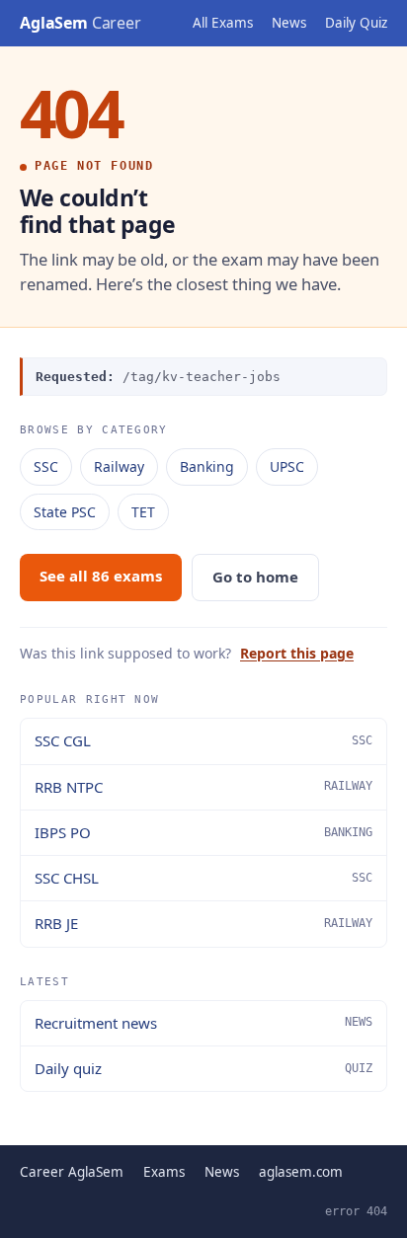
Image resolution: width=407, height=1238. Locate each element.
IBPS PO (203, 832)
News (289, 23)
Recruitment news (203, 1023)
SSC (46, 466)
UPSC (287, 466)
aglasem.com (301, 1172)
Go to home (255, 576)
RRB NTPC (203, 787)
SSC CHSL (203, 878)
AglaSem (80, 23)
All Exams (223, 23)
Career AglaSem (71, 1172)
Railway (119, 466)
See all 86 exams (101, 575)
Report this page (297, 653)
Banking (207, 466)
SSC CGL (203, 740)
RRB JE (203, 923)
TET (143, 512)
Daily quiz (203, 1068)
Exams (164, 1172)
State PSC (65, 512)
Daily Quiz (356, 23)
